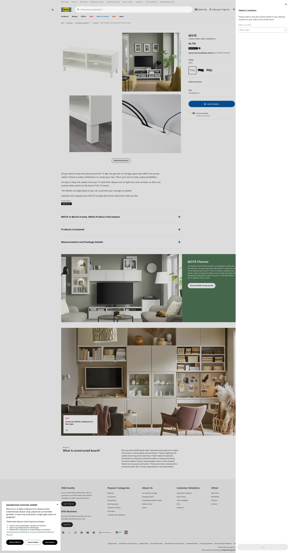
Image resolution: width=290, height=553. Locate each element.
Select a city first (245, 25)
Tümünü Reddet (33, 542)
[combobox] (263, 30)
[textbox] (263, 30)
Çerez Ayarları (50, 542)
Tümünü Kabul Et (15, 542)
